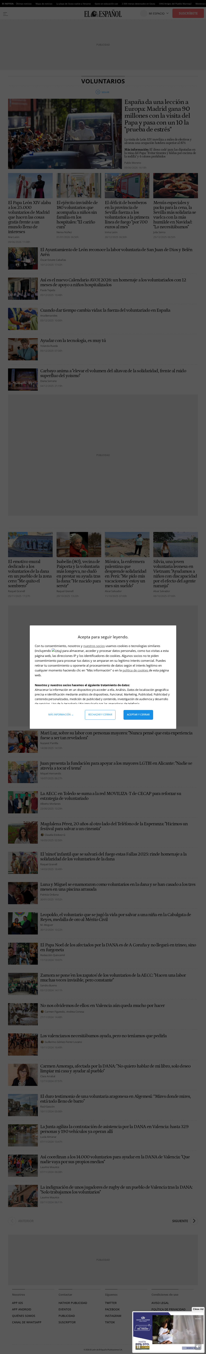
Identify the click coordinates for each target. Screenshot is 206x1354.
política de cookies (136, 670)
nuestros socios (94, 646)
